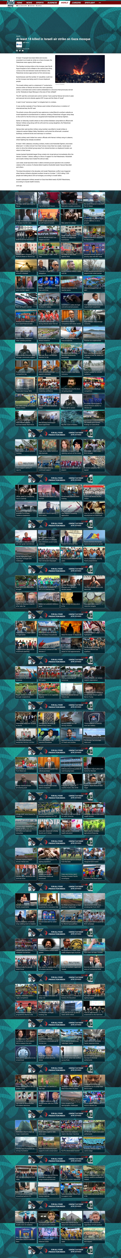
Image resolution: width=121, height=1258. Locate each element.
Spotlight (90, 3)
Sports (39, 3)
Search (39, 5)
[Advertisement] (60, 20)
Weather (32, 5)
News (29, 3)
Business (52, 3)
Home (19, 3)
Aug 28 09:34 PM (22, 5)
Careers (76, 3)
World (64, 3)
